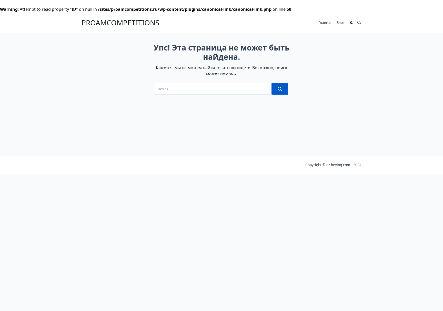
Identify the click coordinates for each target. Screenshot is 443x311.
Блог (340, 22)
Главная (325, 22)
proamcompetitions (120, 22)
